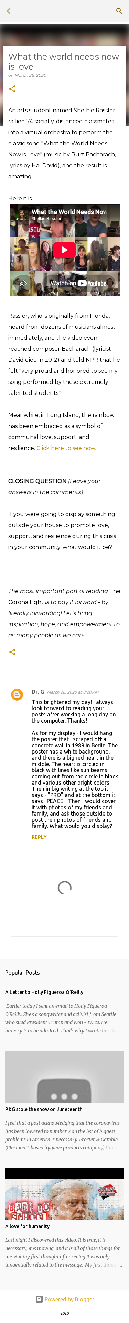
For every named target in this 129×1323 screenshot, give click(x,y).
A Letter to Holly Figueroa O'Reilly (44, 992)
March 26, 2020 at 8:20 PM (72, 692)
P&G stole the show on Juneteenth (44, 1109)
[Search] (119, 11)
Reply (39, 837)
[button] (12, 89)
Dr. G (38, 692)
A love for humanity (27, 1226)
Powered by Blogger (68, 1299)
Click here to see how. (66, 448)
